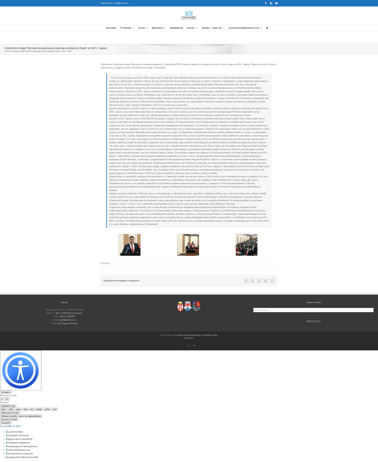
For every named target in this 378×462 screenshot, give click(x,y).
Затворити (5, 392)
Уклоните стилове (9, 419)
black (3, 409)
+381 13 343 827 (67, 316)
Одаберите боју (8, 406)
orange (39, 409)
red (31, 409)
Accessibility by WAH (10, 426)
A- (2, 399)
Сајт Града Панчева (67, 323)
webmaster (189, 338)
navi (54, 409)
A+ (7, 399)
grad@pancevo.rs (121, 3)
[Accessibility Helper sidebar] (21, 370)
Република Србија (209, 335)
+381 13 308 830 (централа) (68, 313)
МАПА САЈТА (313, 321)
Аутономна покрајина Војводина (187, 335)
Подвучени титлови (10, 413)
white (11, 409)
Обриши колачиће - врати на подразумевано (21, 416)
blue (25, 409)
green (18, 409)
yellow (47, 409)
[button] (267, 27)
